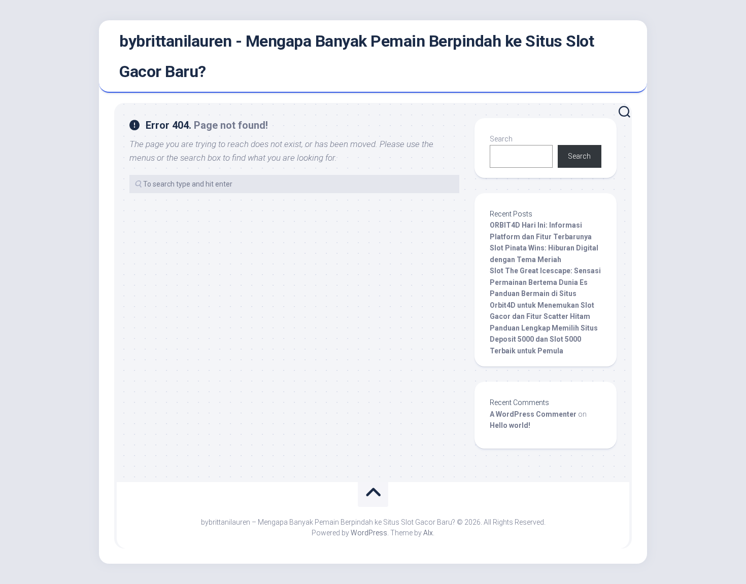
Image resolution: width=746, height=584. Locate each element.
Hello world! (510, 425)
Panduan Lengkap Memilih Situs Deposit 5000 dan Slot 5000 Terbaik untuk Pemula (544, 339)
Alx (428, 533)
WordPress (369, 533)
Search (501, 139)
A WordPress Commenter (533, 414)
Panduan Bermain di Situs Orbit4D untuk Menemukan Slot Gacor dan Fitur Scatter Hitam (542, 304)
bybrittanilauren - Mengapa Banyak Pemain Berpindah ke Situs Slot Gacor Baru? (356, 56)
